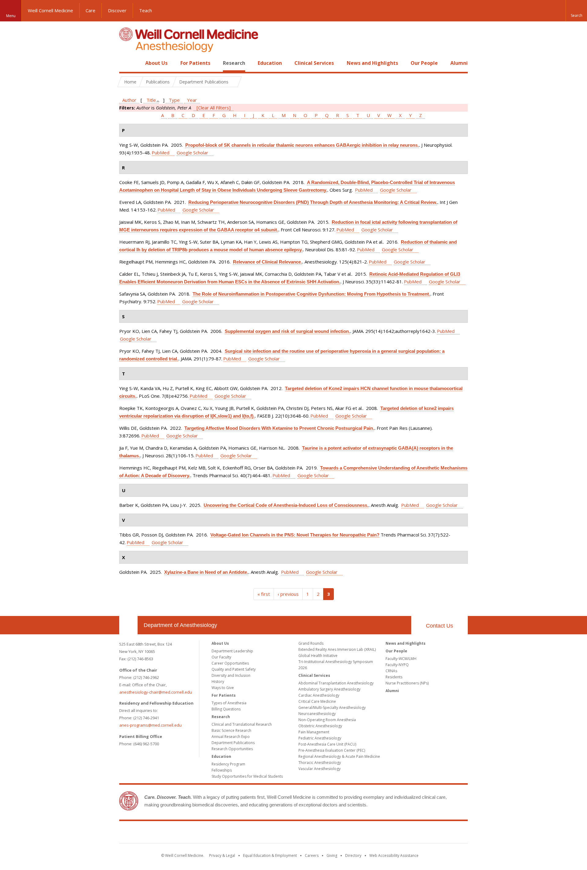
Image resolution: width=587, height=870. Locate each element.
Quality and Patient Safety (234, 669)
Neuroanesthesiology (317, 713)
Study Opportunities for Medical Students (247, 776)
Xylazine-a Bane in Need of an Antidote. (206, 572)
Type (174, 100)
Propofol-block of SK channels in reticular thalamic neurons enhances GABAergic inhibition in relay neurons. (302, 145)
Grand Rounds (310, 643)
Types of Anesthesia (229, 703)
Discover (117, 10)
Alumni (459, 63)
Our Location (128, 625)
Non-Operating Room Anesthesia (327, 719)
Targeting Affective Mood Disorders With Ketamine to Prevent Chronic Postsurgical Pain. (279, 428)
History (218, 681)
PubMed (160, 152)
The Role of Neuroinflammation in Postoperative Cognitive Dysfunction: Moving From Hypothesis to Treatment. (311, 294)
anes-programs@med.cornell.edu (150, 725)
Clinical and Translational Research (242, 724)
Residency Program (228, 764)
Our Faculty (221, 657)
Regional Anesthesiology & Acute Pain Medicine (339, 756)
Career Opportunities (230, 663)
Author (129, 100)
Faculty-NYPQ (397, 664)
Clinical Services (314, 63)
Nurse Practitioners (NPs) (407, 683)
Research (234, 63)
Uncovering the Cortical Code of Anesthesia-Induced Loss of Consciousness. (286, 505)
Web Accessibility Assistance (394, 855)
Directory (353, 855)
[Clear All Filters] (214, 108)
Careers (312, 855)
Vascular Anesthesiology (319, 768)
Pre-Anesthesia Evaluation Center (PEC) (331, 750)
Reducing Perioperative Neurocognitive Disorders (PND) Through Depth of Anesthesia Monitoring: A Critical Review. (312, 202)
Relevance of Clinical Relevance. (267, 261)
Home (126, 63)
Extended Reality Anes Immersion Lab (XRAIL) (337, 649)
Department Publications (233, 742)
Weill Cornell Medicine (50, 10)
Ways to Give (223, 687)
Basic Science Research (231, 730)
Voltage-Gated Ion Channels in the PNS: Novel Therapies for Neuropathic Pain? (294, 534)
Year (192, 100)
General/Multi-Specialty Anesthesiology (332, 707)
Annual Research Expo (231, 736)
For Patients (195, 63)
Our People (424, 63)
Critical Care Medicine (317, 701)
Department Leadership (232, 651)
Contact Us (439, 626)
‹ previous (288, 594)
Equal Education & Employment (270, 855)
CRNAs (391, 670)
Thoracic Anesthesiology (319, 762)
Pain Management (313, 732)
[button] (576, 10)
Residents (394, 677)
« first (263, 594)
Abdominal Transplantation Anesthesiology (336, 683)
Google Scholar (192, 152)
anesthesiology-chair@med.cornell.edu (155, 692)
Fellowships (222, 770)
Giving (332, 855)
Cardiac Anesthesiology (318, 695)
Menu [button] (11, 15)
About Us (156, 63)
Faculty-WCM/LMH (401, 658)
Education (270, 63)
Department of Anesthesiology (180, 625)
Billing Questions (226, 709)
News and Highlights (372, 63)
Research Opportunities (232, 748)
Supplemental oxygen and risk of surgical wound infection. (287, 331)
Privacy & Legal (222, 855)
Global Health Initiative (318, 655)
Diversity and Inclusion (231, 675)
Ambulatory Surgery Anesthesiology (329, 689)
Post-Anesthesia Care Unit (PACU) (327, 744)
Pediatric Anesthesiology (319, 738)
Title (151, 100)
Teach (145, 10)
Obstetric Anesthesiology (320, 725)
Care (90, 10)
